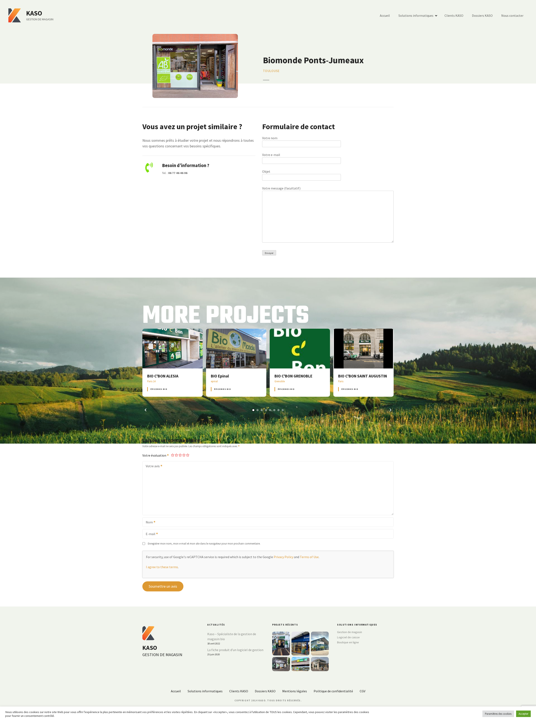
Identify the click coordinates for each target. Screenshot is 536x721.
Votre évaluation (154, 455)
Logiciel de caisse (348, 637)
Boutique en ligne (348, 642)
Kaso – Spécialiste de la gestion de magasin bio (231, 636)
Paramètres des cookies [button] (498, 714)
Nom (148, 522)
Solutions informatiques (415, 15)
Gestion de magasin (349, 632)
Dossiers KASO (482, 15)
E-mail (149, 534)
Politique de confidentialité (333, 691)
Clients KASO (454, 15)
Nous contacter (512, 15)
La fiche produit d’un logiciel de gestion (235, 650)
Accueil (385, 15)
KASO (34, 13)
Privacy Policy (283, 557)
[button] (145, 410)
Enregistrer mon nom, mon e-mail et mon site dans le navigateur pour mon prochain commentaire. (204, 543)
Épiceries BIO (159, 389)
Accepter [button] (523, 714)
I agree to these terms (162, 567)
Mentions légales (294, 691)
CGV (362, 691)
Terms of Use (309, 557)
